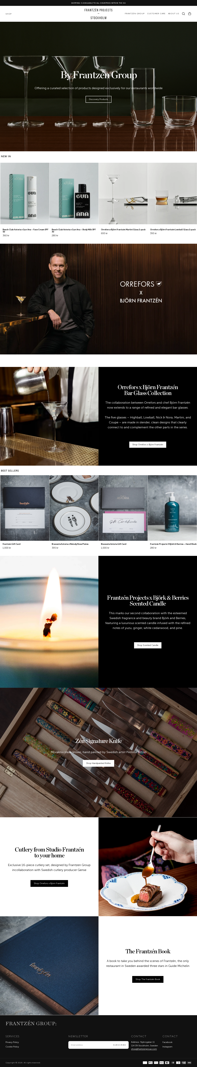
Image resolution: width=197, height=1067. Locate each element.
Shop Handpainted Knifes (98, 763)
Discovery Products (98, 99)
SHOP (9, 14)
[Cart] (189, 13)
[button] (183, 13)
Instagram (167, 1046)
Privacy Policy (12, 1042)
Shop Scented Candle (147, 645)
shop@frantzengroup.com (144, 1049)
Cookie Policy (12, 1046)
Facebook (167, 1042)
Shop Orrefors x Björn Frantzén (147, 444)
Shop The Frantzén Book (148, 979)
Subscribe (119, 1045)
